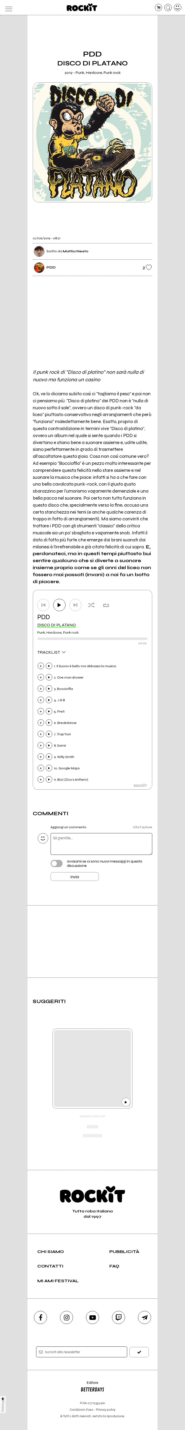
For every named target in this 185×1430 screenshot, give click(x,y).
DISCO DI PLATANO (56, 625)
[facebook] (40, 1317)
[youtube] (92, 1317)
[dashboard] (177, 7)
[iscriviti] (139, 1352)
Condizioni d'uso (81, 1409)
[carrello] (158, 7)
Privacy (3, 1406)
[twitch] (118, 1317)
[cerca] (168, 7)
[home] (82, 7)
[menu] (7, 7)
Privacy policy (105, 1409)
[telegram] (144, 1317)
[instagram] (66, 1317)
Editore (89, 1385)
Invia (74, 876)
